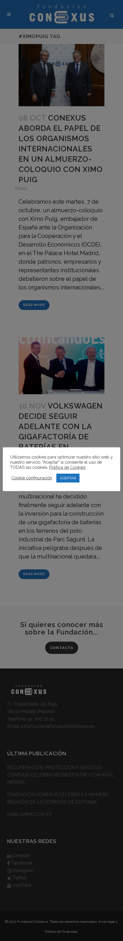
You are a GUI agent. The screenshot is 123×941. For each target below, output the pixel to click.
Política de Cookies (67, 467)
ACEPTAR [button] (68, 478)
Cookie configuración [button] (31, 477)
